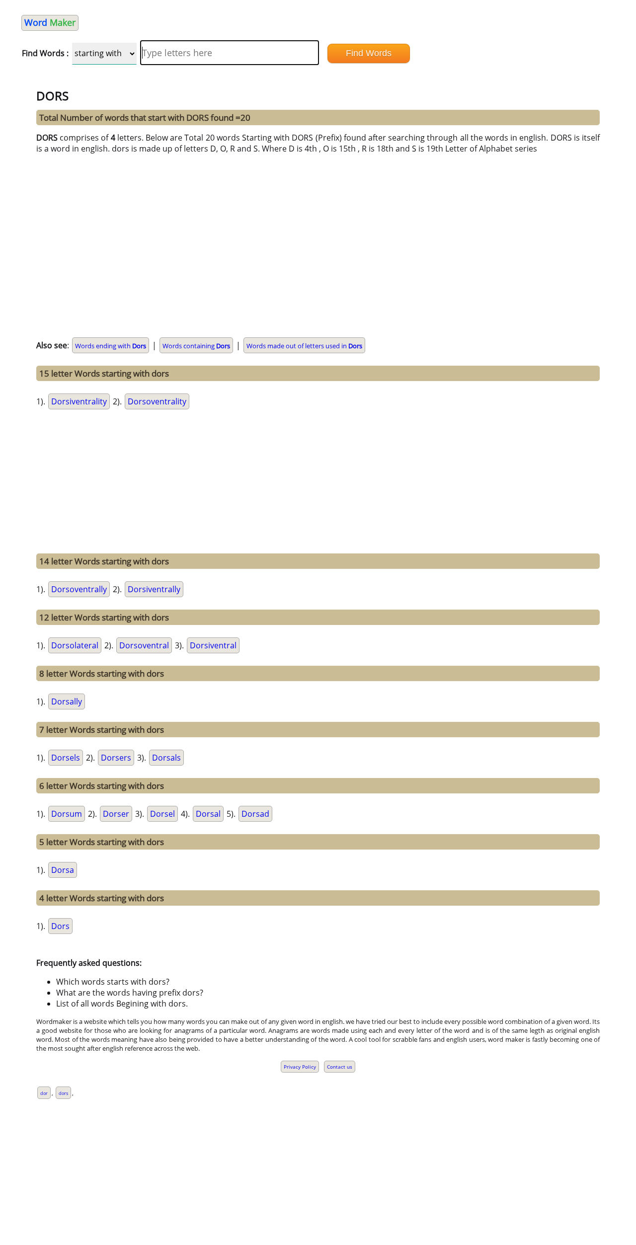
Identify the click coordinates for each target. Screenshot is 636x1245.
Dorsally (66, 701)
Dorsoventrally (79, 589)
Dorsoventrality (157, 401)
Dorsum (66, 813)
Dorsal (208, 813)
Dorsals (166, 757)
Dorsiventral (213, 645)
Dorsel (162, 813)
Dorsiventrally (154, 589)
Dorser (116, 813)
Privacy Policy (300, 1066)
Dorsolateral (74, 645)
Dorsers (116, 757)
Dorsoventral (144, 645)
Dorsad (255, 813)
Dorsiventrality (79, 401)
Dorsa (62, 869)
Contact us (339, 1066)
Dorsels (65, 757)
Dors (60, 926)
